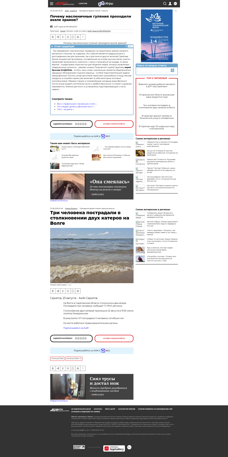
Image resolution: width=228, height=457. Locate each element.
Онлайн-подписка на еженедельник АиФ (155, 409)
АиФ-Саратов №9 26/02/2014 (99, 31)
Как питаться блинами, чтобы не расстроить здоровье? (116, 156)
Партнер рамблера (94, 447)
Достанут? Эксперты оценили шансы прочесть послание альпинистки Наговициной (162, 188)
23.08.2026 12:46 (56, 208)
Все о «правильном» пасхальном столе (76, 104)
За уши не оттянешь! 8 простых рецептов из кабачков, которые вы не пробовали (162, 153)
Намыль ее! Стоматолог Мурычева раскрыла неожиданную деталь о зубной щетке (161, 161)
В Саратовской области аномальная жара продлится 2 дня (156, 96)
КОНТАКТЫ (98, 409)
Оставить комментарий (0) (114, 124)
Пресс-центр (110, 409)
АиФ (69, 285)
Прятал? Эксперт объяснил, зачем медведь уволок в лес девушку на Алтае (161, 170)
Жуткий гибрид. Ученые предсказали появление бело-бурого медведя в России (162, 224)
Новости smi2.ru (59, 200)
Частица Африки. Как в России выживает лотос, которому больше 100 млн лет (161, 179)
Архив (62, 31)
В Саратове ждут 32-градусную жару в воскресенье (157, 127)
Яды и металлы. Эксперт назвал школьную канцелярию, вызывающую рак (160, 250)
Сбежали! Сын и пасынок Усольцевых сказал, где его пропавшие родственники (162, 144)
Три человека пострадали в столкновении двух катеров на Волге (157, 106)
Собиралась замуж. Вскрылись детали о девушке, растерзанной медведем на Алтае (160, 215)
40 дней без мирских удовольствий (70, 156)
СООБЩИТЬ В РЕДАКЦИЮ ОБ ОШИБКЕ (85, 412)
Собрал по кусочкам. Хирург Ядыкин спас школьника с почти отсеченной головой (162, 241)
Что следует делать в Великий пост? (75, 106)
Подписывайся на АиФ (76, 328)
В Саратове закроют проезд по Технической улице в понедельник (157, 117)
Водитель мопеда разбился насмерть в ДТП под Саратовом (157, 85)
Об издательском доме (81, 409)
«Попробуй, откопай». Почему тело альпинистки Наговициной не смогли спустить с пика (161, 258)
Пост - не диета (64, 109)
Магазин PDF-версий (126, 409)
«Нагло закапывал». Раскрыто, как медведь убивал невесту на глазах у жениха (162, 232)
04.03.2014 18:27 (56, 11)
